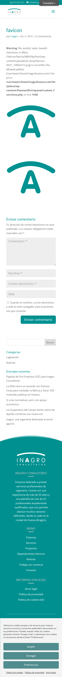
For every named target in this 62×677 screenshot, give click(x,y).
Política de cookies (14, 672)
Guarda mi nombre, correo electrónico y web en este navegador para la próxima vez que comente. (30, 307)
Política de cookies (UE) (31, 599)
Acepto (31, 646)
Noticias (10, 362)
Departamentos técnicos (31, 553)
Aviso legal (51, 672)
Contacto (31, 570)
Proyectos (31, 548)
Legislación (12, 357)
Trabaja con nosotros (31, 564)
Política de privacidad (34, 672)
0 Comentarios (43, 36)
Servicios (31, 542)
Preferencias (31, 664)
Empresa (31, 537)
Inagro (14, 36)
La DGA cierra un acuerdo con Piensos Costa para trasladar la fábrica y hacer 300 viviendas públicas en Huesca (30, 390)
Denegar (31, 655)
